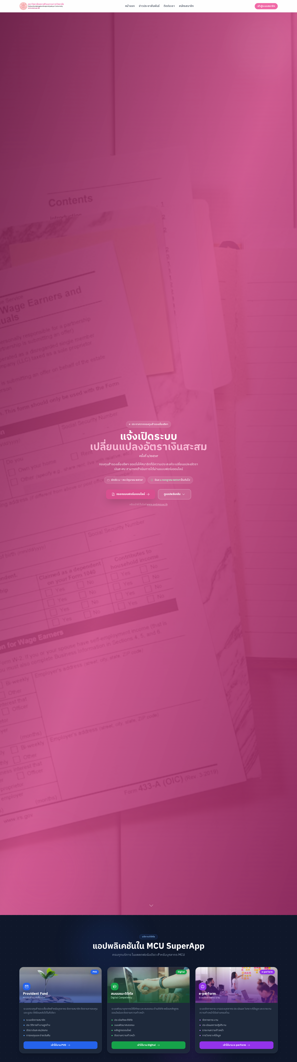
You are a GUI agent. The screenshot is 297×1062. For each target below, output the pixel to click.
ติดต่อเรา (169, 6)
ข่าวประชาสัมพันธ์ (149, 6)
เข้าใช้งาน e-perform (234, 1045)
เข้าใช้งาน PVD (58, 1045)
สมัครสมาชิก (186, 6)
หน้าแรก (130, 6)
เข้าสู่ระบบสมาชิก (266, 6)
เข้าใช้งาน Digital (146, 1045)
